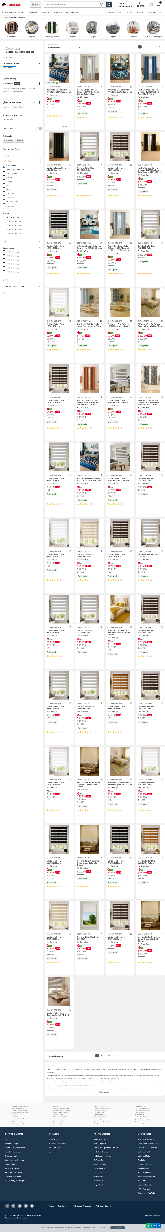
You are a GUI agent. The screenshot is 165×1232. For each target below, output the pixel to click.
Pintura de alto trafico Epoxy (143, 1120)
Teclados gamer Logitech (19, 1123)
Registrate (53, 1139)
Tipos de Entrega (72, 12)
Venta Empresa (100, 1143)
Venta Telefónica (100, 1164)
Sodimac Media (144, 1156)
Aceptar (117, 1228)
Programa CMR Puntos (14, 1172)
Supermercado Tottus (146, 1176)
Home (6, 17)
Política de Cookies (103, 1206)
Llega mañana (18, 107)
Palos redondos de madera (19, 1122)
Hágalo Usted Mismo (146, 1139)
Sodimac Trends (144, 1152)
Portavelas (15, 1116)
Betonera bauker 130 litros (60, 1112)
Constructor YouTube (146, 1193)
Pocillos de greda (99, 1112)
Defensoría (98, 1160)
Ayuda (51, 1152)
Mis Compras (54, 1148)
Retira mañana (9, 120)
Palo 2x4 (55, 1106)
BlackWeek (98, 1176)
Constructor (45, 12)
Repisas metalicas (58, 1123)
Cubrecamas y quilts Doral (142, 1110)
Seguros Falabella (145, 1164)
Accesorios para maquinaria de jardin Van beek (21, 1118)
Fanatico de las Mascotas (148, 1143)
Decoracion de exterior (100, 1106)
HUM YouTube (144, 1189)
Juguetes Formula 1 (99, 1114)
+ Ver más (10, 206)
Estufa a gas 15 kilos (140, 1106)
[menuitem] (113, 12)
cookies (102, 1228)
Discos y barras (139, 1114)
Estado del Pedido (12, 1168)
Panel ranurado (139, 1112)
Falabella (141, 1160)
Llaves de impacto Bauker (60, 1116)
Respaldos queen (99, 1123)
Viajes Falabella (144, 1168)
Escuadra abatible (58, 1122)
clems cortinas (8, 67)
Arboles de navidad (99, 1110)
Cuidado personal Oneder (19, 1110)
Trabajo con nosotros (102, 1156)
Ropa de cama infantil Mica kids (103, 1122)
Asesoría (33, 12)
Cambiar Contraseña (57, 1143)
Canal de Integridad (13, 1176)
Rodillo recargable (140, 1116)
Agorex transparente (18, 1108)
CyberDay (98, 1172)
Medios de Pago (11, 1143)
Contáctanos (10, 1139)
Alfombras (8, 141)
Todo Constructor (101, 1152)
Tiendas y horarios (12, 1152)
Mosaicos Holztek (99, 1120)
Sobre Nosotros (100, 1139)
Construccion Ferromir (141, 1108)
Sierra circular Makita (100, 1116)
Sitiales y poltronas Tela (142, 1118)
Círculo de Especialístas (147, 1148)
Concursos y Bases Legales (15, 1181)
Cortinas (19, 141)
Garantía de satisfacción (14, 1160)
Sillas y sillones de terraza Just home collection (62, 1110)
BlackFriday (98, 1181)
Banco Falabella (144, 1172)
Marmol (55, 1120)
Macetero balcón (58, 1114)
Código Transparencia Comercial (107, 1148)
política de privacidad (89, 1228)
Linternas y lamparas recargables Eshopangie (103, 1108)
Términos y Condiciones (58, 1206)
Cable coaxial (98, 1118)
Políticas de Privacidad (81, 1206)
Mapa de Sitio (99, 1185)
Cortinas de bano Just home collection (62, 1118)
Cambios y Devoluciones (15, 1148)
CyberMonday (99, 1168)
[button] (77, 4)
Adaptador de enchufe (18, 1120)
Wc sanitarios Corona (141, 1123)
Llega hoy (7, 107)
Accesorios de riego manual (61, 1108)
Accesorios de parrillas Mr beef (21, 1112)
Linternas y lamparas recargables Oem (21, 1106)
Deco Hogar (57, 12)
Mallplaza (142, 1181)
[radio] (47, 116)
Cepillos (137, 1122)
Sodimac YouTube (145, 1185)
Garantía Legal (11, 1156)
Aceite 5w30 (15, 1114)
